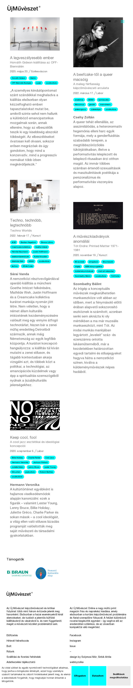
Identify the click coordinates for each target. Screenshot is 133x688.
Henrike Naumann (20, 252)
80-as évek (79, 262)
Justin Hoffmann (40, 252)
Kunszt (37, 236)
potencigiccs (80, 110)
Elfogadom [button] (80, 675)
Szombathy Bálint (82, 276)
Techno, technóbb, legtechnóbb (26, 225)
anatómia (79, 100)
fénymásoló (108, 262)
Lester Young (50, 467)
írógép (77, 267)
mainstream (105, 105)
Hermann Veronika (20, 463)
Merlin (33, 78)
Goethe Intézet (41, 247)
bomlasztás (104, 100)
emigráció (93, 262)
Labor (40, 451)
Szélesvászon (39, 71)
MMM (31, 261)
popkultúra (30, 472)
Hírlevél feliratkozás (18, 641)
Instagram (75, 641)
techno (15, 266)
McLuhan (16, 472)
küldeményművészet (84, 271)
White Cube (28, 266)
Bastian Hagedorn (28, 243)
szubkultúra (51, 83)
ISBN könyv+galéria (93, 267)
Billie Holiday (17, 458)
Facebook (75, 635)
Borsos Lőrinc (47, 243)
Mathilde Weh (18, 261)
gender (92, 105)
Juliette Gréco (17, 467)
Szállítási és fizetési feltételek (24, 657)
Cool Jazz (49, 458)
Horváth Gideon (18, 78)
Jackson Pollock (40, 463)
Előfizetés (12, 635)
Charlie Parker (34, 458)
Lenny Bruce (33, 467)
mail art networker (106, 271)
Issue (73, 646)
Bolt (9, 646)
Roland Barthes (46, 472)
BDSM (91, 100)
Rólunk (10, 652)
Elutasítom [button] (98, 675)
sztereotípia (96, 110)
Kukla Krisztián (40, 257)
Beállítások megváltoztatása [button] (119, 676)
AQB (14, 243)
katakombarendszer (20, 257)
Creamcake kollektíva (21, 247)
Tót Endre (115, 276)
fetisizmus (79, 105)
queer (38, 83)
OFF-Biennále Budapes (21, 83)
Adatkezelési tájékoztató (21, 662)
